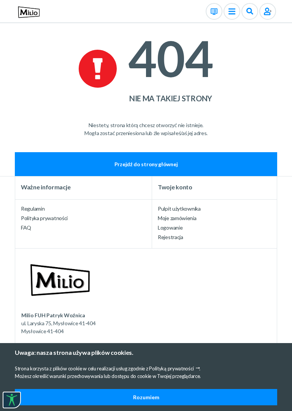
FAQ (26, 227)
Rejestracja (170, 237)
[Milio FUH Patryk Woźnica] (28, 11)
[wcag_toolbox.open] (12, 400)
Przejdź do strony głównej (146, 164)
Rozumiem (146, 397)
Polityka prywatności (44, 218)
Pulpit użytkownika (179, 208)
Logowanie (170, 227)
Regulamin (32, 208)
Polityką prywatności (171, 368)
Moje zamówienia (177, 218)
